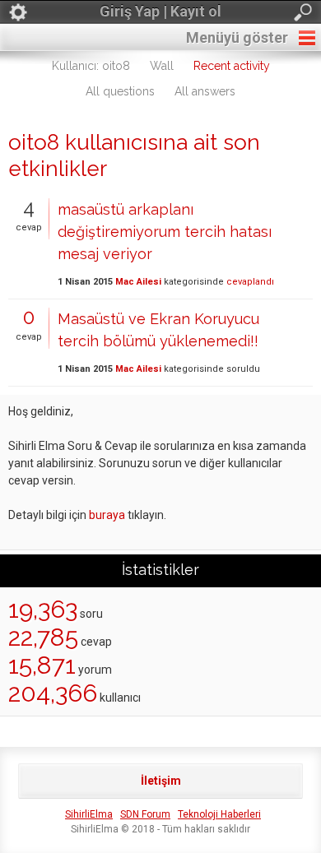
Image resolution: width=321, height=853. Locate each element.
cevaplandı (250, 281)
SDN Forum (145, 814)
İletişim (161, 780)
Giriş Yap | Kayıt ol (160, 11)
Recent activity (231, 65)
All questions (120, 91)
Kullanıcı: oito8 (91, 65)
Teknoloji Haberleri (219, 814)
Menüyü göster (237, 37)
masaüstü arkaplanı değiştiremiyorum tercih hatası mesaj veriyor (165, 231)
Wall (162, 65)
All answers (204, 91)
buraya (107, 515)
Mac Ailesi (138, 281)
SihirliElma (89, 814)
